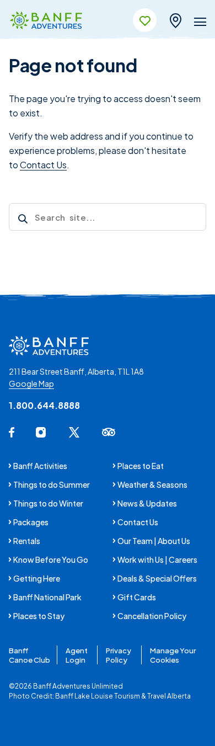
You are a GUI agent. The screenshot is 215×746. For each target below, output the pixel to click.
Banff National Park (47, 597)
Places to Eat (140, 466)
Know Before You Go (50, 559)
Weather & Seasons (152, 484)
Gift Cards (136, 597)
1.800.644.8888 (44, 405)
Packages (31, 522)
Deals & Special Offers (157, 578)
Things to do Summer (51, 484)
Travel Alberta (169, 696)
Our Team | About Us (153, 541)
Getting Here (36, 578)
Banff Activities (40, 466)
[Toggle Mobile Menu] (200, 23)
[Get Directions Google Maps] (175, 19)
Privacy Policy (118, 655)
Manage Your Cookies (173, 655)
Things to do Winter (48, 503)
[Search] (22, 220)
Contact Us (43, 164)
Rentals (26, 541)
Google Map (31, 383)
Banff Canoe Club (29, 655)
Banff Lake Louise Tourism (97, 696)
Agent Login (77, 655)
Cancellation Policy (151, 616)
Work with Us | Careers (157, 559)
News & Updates (147, 503)
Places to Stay (38, 616)
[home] (46, 21)
